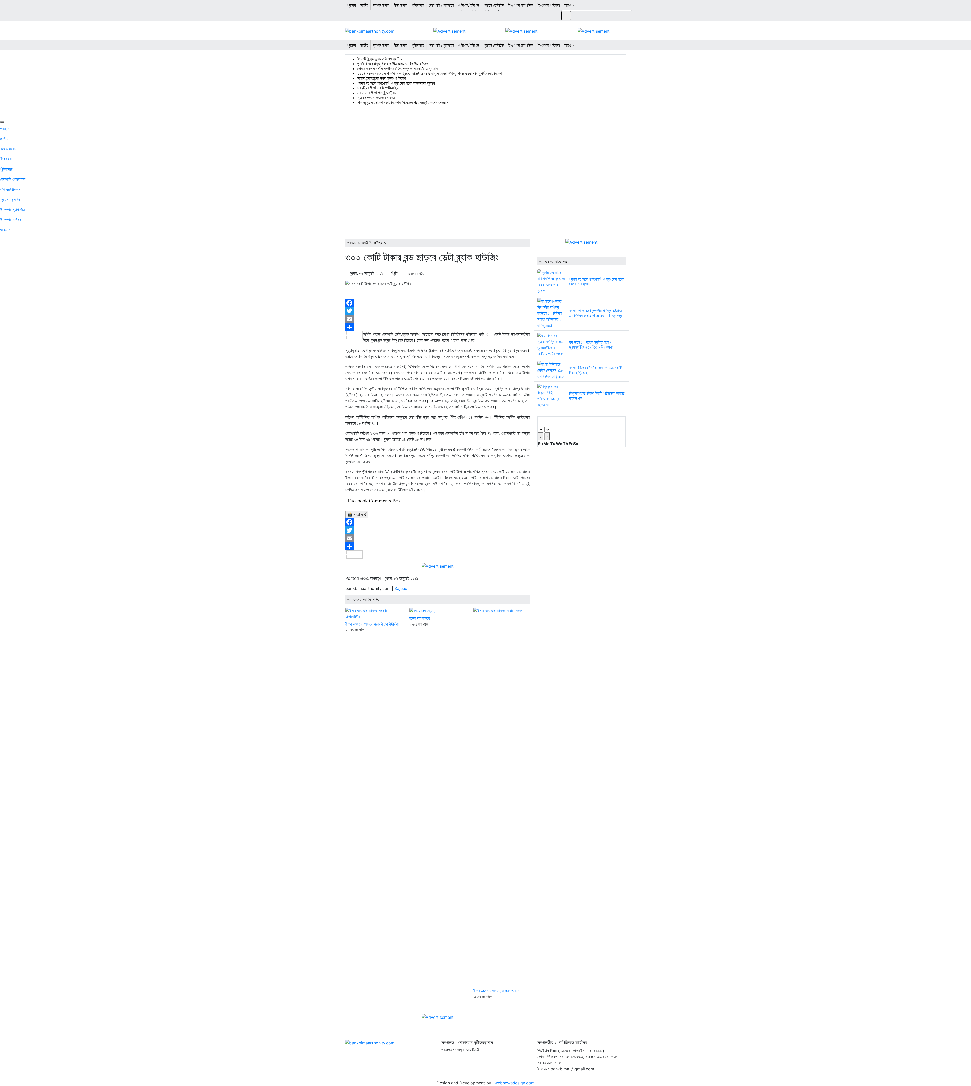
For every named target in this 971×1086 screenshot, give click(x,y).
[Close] (2, 122)
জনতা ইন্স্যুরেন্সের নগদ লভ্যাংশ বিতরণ (381, 78)
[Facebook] (437, 303)
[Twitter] (437, 311)
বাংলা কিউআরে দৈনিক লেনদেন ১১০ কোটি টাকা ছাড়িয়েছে (595, 370)
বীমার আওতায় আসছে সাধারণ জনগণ (496, 990)
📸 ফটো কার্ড (356, 514)
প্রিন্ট (394, 273)
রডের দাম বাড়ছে (419, 618)
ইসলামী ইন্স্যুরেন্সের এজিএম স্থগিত (379, 58)
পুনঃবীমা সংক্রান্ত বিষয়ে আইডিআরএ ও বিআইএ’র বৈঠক (392, 63)
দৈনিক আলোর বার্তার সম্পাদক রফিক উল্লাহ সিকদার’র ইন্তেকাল (397, 68)
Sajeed (400, 588)
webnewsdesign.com (515, 1082)
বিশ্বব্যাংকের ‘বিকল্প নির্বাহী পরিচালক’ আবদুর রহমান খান (596, 396)
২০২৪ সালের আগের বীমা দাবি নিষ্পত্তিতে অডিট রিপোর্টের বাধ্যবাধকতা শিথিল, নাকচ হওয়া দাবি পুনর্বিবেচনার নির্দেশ (429, 73)
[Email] (437, 319)
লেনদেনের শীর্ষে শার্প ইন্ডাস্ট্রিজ (376, 92)
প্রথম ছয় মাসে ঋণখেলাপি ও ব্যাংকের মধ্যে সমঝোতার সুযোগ (396, 83)
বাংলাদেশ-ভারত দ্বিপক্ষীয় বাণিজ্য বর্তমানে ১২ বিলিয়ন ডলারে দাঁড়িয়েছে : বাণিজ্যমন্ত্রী (595, 313)
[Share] (437, 327)
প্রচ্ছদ (351, 242)
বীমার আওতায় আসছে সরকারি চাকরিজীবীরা (372, 624)
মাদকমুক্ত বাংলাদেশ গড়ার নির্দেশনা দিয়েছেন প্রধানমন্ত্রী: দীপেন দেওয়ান (402, 102)
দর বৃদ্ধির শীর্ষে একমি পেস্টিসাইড (378, 87)
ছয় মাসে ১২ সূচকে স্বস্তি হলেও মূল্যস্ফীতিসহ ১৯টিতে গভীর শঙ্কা (591, 345)
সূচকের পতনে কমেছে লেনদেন (376, 97)
